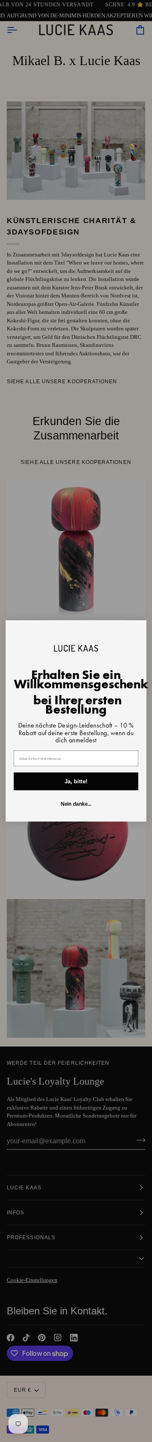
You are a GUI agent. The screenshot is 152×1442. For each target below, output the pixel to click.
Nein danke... (76, 804)
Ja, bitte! (76, 781)
